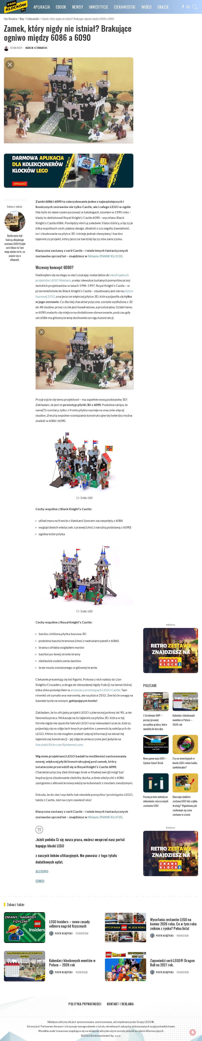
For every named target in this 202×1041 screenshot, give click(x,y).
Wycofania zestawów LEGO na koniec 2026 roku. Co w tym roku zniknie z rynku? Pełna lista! (173, 924)
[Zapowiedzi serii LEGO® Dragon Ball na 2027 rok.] (125, 966)
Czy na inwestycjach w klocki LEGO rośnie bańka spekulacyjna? (185, 762)
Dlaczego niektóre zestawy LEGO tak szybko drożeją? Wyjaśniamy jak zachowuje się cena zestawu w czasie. (185, 806)
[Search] (195, 7)
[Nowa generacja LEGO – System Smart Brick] (156, 744)
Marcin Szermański (36, 48)
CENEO (40, 881)
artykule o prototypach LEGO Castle (95, 690)
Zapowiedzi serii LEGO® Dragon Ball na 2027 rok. (172, 963)
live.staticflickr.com (49, 744)
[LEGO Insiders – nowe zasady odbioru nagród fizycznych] (24, 927)
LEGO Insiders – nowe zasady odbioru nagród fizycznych (69, 924)
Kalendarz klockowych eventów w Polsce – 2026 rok (184, 719)
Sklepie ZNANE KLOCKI (105, 256)
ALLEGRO (42, 871)
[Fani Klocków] (16, 7)
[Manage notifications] (193, 1032)
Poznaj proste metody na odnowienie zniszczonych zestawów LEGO (155, 801)
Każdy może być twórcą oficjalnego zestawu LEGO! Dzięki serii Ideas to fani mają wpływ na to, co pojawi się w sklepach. (14, 248)
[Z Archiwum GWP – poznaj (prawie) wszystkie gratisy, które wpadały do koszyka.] (156, 701)
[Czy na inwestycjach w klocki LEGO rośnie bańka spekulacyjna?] (185, 744)
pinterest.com (73, 744)
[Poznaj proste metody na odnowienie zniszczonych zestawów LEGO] (156, 782)
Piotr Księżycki (63, 933)
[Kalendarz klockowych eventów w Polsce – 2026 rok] (185, 701)
